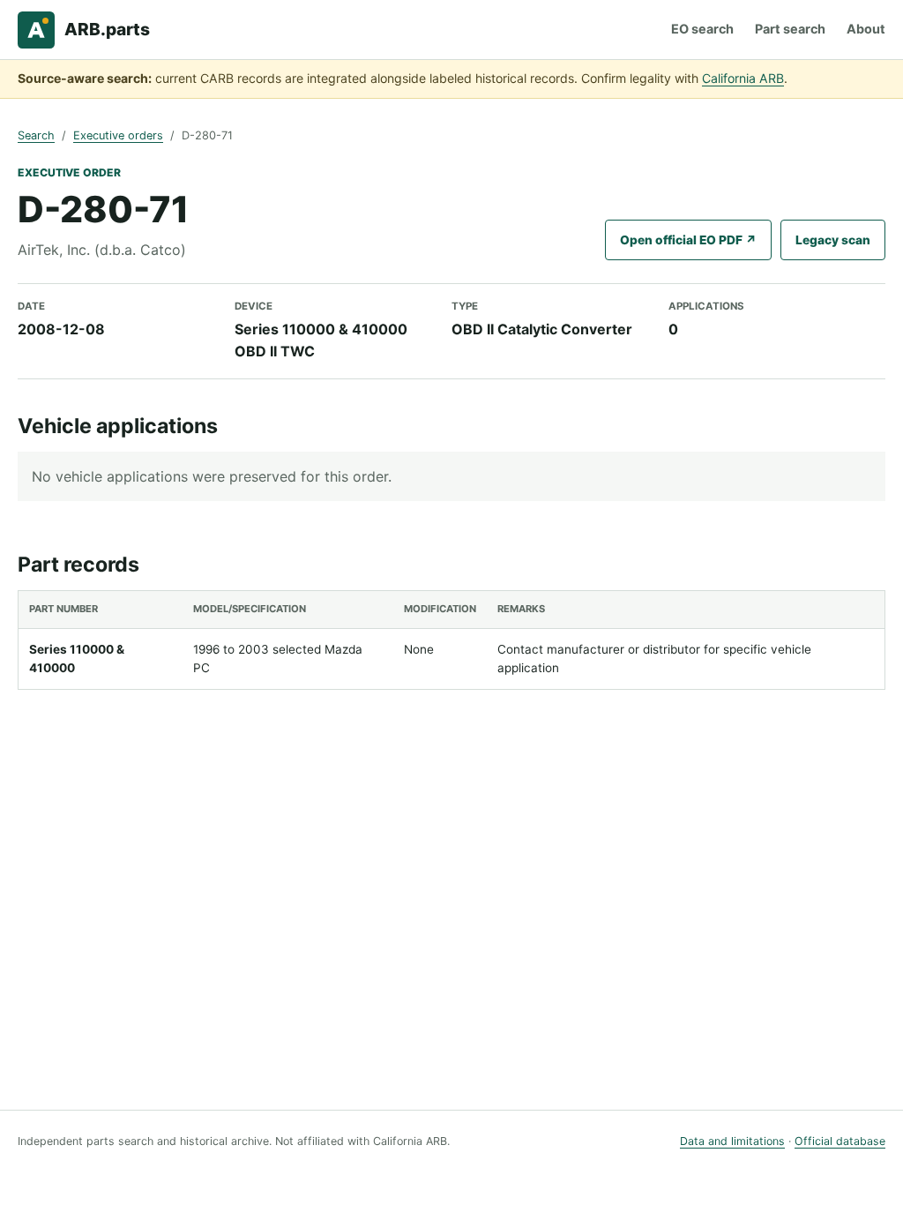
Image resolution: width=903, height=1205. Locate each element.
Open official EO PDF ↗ (688, 240)
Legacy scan (832, 240)
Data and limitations (732, 1141)
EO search (702, 28)
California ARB (743, 78)
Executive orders (118, 135)
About (866, 28)
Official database (840, 1141)
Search (36, 135)
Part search (790, 28)
